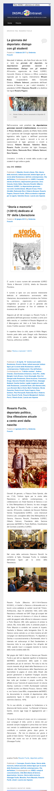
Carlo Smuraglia (30, 376)
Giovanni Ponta (31, 381)
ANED (33, 179)
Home (10, 23)
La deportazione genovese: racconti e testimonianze (23, 187)
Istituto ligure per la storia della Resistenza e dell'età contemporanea (26, 175)
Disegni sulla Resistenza (16, 378)
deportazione (12, 775)
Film (36, 172)
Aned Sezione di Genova (23, 373)
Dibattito (20, 172)
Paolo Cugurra (30, 390)
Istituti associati (24, 174)
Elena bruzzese (31, 378)
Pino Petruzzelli (19, 392)
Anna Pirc (36, 373)
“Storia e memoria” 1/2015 (22, 351)
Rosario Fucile (18, 193)
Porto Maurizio (32, 777)
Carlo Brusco (18, 376)
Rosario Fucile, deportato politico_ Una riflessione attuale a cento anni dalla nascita (22, 416)
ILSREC (17, 186)
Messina (23, 777)
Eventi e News (29, 172)
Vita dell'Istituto (36, 369)
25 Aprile (20, 362)
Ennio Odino (18, 184)
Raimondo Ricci (20, 191)
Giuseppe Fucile (13, 777)
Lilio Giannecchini (38, 385)
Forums (18, 23)
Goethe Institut (19, 383)
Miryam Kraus (31, 188)
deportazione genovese (30, 181)
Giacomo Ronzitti (29, 184)
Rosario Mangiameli (30, 395)
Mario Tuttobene (33, 388)
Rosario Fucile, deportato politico (30, 758)
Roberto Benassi (32, 191)
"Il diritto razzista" (28, 371)
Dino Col (40, 376)
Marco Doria (22, 388)
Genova (20, 775)
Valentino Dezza (23, 196)
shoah (14, 780)
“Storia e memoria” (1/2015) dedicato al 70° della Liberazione (21, 211)
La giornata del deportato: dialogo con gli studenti (19, 44)
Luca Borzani (12, 388)
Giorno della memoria (32, 775)
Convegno (20, 763)
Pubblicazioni (24, 369)
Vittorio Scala (17, 397)
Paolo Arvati (19, 390)
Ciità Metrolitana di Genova (30, 773)
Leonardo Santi (25, 385)
